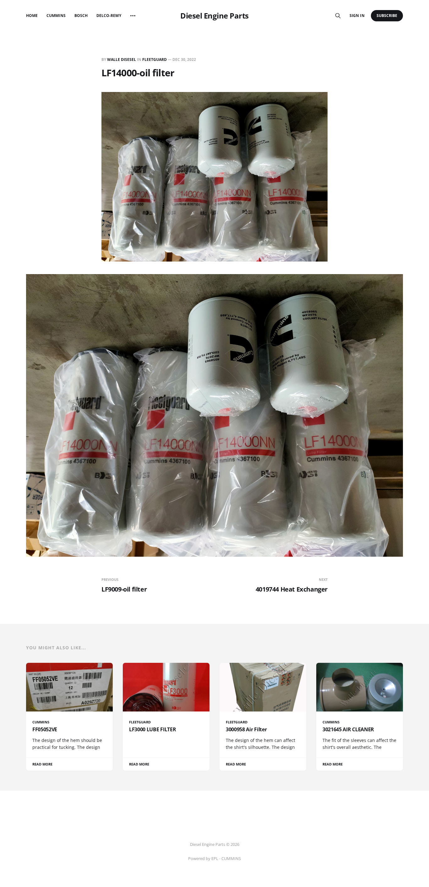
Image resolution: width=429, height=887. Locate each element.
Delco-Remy (108, 15)
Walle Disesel (121, 59)
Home (32, 15)
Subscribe (387, 15)
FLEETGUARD (154, 59)
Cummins (55, 15)
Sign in (357, 15)
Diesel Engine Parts (214, 15)
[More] (133, 15)
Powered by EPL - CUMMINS (214, 858)
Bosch (81, 15)
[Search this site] (338, 15)
